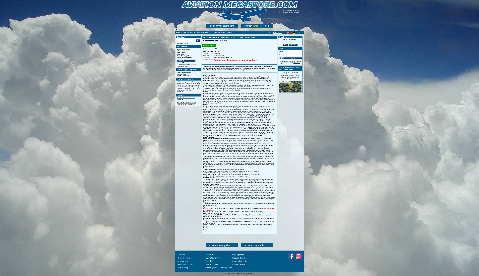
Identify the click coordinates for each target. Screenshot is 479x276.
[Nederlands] (285, 33)
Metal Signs (180, 54)
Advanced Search (182, 43)
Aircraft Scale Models (183, 49)
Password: (282, 55)
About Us (181, 255)
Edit (285, 44)
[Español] (291, 33)
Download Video (183, 66)
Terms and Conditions (186, 264)
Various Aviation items (184, 57)
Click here (297, 63)
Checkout (293, 44)
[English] (288, 33)
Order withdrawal (211, 264)
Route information (185, 258)
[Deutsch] (294, 33)
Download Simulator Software (187, 64)
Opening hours (238, 255)
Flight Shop (180, 52)
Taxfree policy (183, 268)
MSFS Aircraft (228, 57)
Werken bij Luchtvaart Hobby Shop (218, 268)
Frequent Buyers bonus (241, 258)
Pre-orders (209, 261)
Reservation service (239, 261)
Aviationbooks (181, 51)
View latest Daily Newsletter (185, 104)
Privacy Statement (239, 264)
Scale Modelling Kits (183, 56)
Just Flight (217, 51)
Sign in (293, 58)
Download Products (183, 63)
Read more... (181, 91)
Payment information (213, 258)
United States (277, 33)
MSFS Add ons (218, 57)
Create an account (295, 61)
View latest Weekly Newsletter (186, 103)
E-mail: (281, 51)
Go (198, 40)
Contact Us (209, 255)
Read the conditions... (183, 76)
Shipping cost (183, 261)
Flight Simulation (219, 55)
